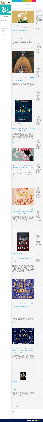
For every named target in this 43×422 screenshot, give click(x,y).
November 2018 (38, 120)
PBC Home (13, 1)
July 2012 (37, 199)
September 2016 (38, 147)
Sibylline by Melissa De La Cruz (17, 123)
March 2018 (38, 128)
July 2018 (37, 124)
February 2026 (38, 31)
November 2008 (38, 245)
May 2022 (37, 77)
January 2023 (38, 70)
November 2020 (38, 96)
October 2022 (38, 73)
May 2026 (37, 28)
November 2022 (38, 72)
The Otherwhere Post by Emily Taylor (18, 345)
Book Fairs (29, 1)
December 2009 (38, 232)
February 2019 (38, 117)
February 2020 (38, 105)
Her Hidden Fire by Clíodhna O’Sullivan (18, 25)
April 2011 (37, 215)
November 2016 (38, 145)
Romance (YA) (24, 128)
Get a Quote (24, 1)
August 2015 (38, 161)
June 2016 (37, 150)
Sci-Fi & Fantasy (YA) (16, 30)
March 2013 (38, 191)
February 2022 (38, 80)
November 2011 (38, 208)
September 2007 (38, 260)
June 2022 (37, 76)
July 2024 (37, 51)
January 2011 (38, 218)
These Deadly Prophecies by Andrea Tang (18, 381)
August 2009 (38, 236)
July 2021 (37, 88)
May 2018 (37, 126)
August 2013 (38, 186)
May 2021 (37, 90)
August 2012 (38, 198)
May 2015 (37, 164)
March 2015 (38, 166)
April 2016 (37, 152)
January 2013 (38, 193)
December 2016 (38, 144)
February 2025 (38, 44)
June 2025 (37, 40)
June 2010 (37, 225)
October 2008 (38, 246)
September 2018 (38, 122)
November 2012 (38, 195)
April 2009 (37, 240)
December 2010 (38, 219)
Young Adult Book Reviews (23, 30)
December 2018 (38, 119)
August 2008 (38, 248)
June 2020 (37, 101)
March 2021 (38, 92)
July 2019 (37, 113)
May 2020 (37, 102)
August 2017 (38, 136)
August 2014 (38, 173)
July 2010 (37, 224)
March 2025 (38, 43)
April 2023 (37, 67)
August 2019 (38, 112)
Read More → (13, 93)
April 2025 (37, 42)
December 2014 (38, 169)
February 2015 (38, 167)
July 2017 (37, 137)
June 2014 (37, 175)
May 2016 (37, 151)
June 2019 (37, 114)
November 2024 (38, 47)
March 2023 (38, 68)
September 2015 (38, 160)
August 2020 (38, 99)
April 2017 (37, 140)
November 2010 (38, 220)
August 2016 (38, 148)
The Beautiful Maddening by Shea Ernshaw (19, 301)
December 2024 (38, 46)
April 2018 (37, 127)
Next (19, 406)
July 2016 (37, 149)
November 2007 (38, 258)
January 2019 (38, 118)
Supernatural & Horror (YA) (17, 258)
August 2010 (38, 223)
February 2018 (38, 129)
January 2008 (38, 256)
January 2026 (38, 32)
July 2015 (37, 162)
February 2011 (38, 217)
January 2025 (38, 45)
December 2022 (38, 71)
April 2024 (37, 54)
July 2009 (37, 237)
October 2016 (38, 146)
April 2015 (37, 165)
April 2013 (37, 190)
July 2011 (37, 212)
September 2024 (38, 49)
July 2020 (37, 100)
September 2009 (38, 235)
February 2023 (38, 69)
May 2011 (37, 214)
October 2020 (38, 97)
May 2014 (37, 176)
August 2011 (38, 211)
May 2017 (37, 139)
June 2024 (37, 52)
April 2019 (37, 116)
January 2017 (38, 143)
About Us (2, 19)
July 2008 (37, 249)
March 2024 (38, 55)
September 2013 (38, 185)
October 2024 (38, 48)
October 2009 (38, 234)
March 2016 (38, 153)
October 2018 (38, 121)
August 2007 (38, 261)
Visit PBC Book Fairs (4, 20)
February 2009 (38, 242)
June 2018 (37, 125)
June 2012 (37, 200)
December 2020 (38, 95)
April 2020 (37, 103)
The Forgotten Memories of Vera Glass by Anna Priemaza (21, 162)
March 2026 (38, 30)
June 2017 (37, 138)
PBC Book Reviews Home (5, 16)
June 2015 (37, 163)
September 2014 (38, 172)
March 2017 (38, 141)
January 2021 (38, 94)
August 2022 (38, 74)
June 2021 (37, 89)
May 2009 (37, 239)
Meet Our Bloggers (4, 17)
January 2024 (38, 57)
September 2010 (38, 222)
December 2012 (38, 194)
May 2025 (37, 41)
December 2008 (38, 244)
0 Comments (20, 80)
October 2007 (38, 259)
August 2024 (38, 50)
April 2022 (37, 78)
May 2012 (37, 201)
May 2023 (37, 66)
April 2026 (37, 29)
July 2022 (37, 75)
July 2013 (37, 187)
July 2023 (37, 64)
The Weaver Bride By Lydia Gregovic (17, 206)
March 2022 (38, 79)
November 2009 (38, 233)
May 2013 (37, 189)
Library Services (19, 1)
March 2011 (38, 216)
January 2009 (38, 243)
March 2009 (38, 241)
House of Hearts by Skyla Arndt (17, 253)
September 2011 (38, 210)
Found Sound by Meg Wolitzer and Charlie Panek (39, 20)
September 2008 (38, 247)
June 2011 (37, 213)
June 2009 (37, 238)
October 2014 (38, 171)
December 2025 (38, 33)
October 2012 (38, 196)
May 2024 (37, 53)
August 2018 (38, 123)
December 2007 (38, 257)
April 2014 (37, 177)
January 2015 (38, 168)
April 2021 (37, 91)
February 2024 (38, 56)
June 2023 (37, 65)
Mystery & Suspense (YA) (19, 128)
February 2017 (38, 142)
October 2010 (38, 221)
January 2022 (38, 81)
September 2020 (38, 98)
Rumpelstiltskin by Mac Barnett (17, 74)
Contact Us (34, 1)
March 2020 (38, 104)
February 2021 (38, 93)
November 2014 (38, 170)
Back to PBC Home (4, 21)
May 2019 (37, 115)
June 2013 (37, 188)
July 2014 (37, 174)
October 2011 (38, 209)
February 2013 (38, 192)
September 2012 (38, 197)
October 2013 (38, 184)
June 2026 (37, 27)
